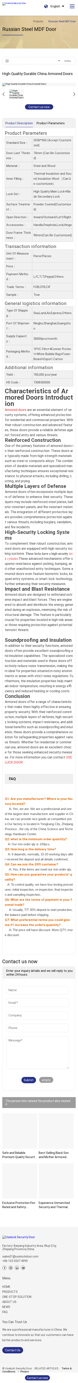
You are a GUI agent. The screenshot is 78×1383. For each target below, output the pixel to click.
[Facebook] (4, 1268)
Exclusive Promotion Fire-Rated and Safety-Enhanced (19, 1205)
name (11, 983)
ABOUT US (9, 1302)
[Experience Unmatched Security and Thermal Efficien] (56, 1181)
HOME (6, 1286)
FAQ (4, 1312)
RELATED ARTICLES (46, 1368)
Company (14, 1009)
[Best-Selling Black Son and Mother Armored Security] (56, 1131)
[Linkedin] (17, 1268)
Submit (28, 1080)
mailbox (13, 996)
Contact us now (39, 107)
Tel (10, 1021)
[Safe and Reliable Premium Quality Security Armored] (19, 1131)
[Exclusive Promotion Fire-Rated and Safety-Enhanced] (19, 1181)
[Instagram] (11, 1268)
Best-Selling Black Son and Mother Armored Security (54, 1155)
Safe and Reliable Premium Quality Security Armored (19, 1155)
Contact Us (12, 1350)
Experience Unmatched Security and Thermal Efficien (54, 1205)
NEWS (6, 1307)
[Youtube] (23, 1268)
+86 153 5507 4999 (15, 1261)
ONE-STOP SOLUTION (16, 1296)
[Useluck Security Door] (14, 2)
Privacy (24, 1371)
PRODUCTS (10, 1291)
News (11, 1038)
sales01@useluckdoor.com (20, 1256)
